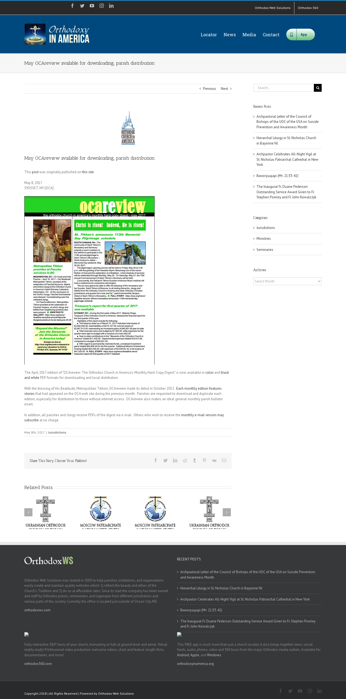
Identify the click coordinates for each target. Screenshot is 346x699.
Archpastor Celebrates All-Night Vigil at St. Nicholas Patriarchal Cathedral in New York (287, 159)
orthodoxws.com (37, 610)
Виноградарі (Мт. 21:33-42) (277, 175)
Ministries (264, 238)
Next (224, 88)
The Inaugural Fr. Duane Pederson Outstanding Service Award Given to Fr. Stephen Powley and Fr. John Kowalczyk (286, 191)
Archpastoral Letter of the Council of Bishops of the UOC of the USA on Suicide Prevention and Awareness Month (288, 121)
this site (88, 172)
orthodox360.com (38, 663)
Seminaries (265, 249)
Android (183, 655)
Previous (209, 88)
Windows (214, 655)
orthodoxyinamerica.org (195, 663)
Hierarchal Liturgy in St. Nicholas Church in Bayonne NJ (221, 588)
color (209, 372)
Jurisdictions (57, 432)
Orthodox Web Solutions (116, 693)
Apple (194, 655)
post (35, 172)
